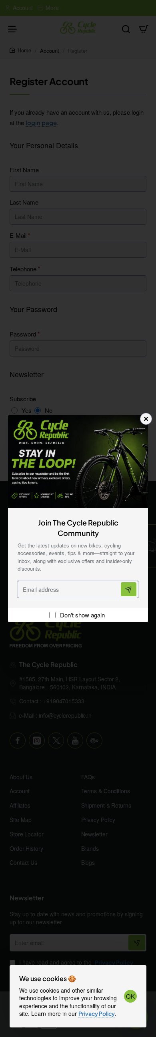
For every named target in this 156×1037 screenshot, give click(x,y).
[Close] (146, 419)
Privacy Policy (96, 1013)
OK (130, 996)
